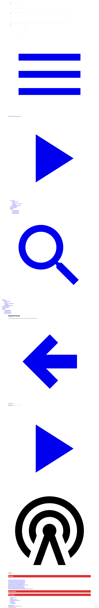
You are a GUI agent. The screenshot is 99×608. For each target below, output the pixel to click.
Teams (11, 209)
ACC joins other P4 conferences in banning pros (16, 583)
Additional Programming (16, 205)
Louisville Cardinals (15, 210)
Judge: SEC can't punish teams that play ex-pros (16, 580)
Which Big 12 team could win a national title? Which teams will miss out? (20, 588)
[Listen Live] (49, 447)
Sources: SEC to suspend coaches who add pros (16, 587)
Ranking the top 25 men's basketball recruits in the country (18, 584)
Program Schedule (13, 207)
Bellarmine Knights (15, 213)
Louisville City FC (15, 211)
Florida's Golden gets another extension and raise (16, 581)
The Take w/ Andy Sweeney (17, 203)
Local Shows (12, 200)
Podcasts (12, 208)
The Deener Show (15, 201)
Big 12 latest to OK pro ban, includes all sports (16, 585)
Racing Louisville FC (15, 212)
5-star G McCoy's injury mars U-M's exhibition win (16, 582)
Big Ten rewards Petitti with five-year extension (16, 586)
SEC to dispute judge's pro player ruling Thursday (16, 579)
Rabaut (13, 202)
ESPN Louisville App (13, 206)
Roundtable (14, 204)
